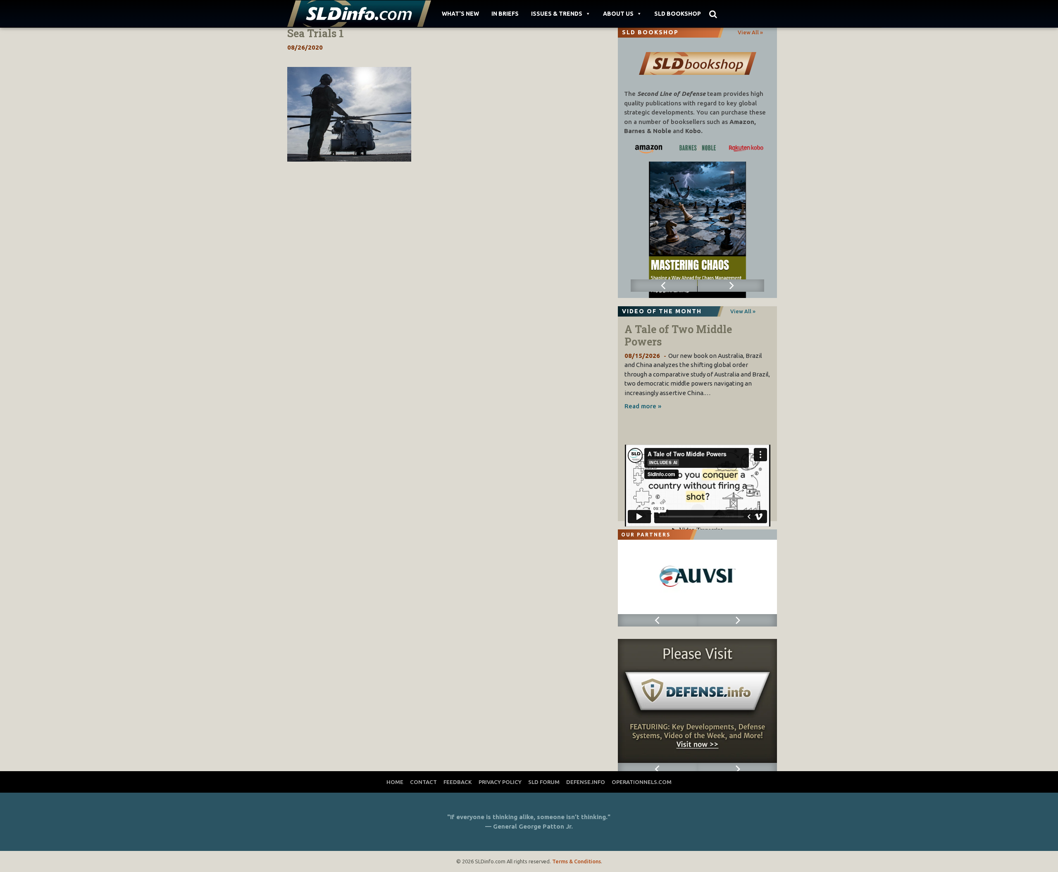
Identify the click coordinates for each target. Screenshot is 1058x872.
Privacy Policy (500, 782)
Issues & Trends (556, 13)
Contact (423, 782)
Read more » (642, 406)
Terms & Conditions (576, 861)
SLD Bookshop (677, 13)
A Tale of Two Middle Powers (678, 335)
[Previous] (664, 285)
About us (618, 13)
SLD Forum (544, 782)
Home (394, 782)
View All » (750, 32)
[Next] (731, 285)
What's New (460, 13)
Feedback (457, 782)
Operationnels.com (642, 782)
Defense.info (585, 782)
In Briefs (505, 13)
